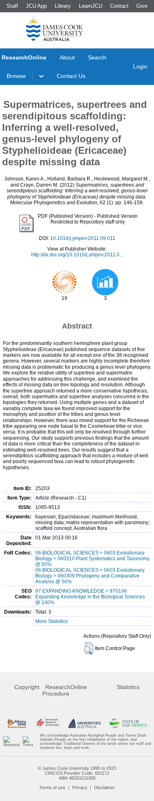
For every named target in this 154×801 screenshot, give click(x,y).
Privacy (79, 787)
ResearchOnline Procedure (64, 690)
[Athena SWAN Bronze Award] (16, 723)
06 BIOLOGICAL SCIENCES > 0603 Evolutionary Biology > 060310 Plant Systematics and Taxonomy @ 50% (92, 558)
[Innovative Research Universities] (47, 723)
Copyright (26, 687)
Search (97, 57)
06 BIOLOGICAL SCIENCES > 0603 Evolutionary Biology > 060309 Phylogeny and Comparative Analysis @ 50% (90, 575)
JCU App (36, 6)
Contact (119, 6)
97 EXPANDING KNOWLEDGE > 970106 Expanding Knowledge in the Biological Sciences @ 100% (90, 596)
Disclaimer (104, 787)
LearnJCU (90, 6)
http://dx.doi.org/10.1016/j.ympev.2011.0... (77, 255)
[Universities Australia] (84, 723)
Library (63, 6)
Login (140, 66)
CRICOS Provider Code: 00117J (77, 773)
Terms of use (52, 787)
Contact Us (71, 76)
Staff (12, 6)
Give (141, 6)
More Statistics (51, 621)
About (67, 57)
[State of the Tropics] (128, 723)
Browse (16, 76)
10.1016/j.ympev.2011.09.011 (82, 238)
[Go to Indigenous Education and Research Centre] (11, 741)
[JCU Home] (54, 28)
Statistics (128, 687)
